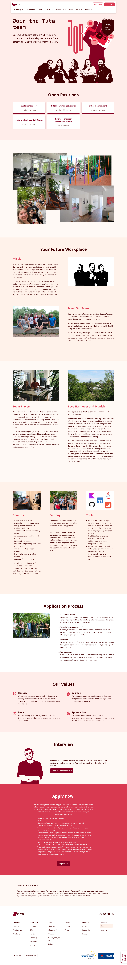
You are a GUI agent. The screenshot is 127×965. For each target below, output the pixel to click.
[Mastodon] (104, 914)
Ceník (40, 9)
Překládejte (104, 930)
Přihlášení (98, 4)
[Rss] (113, 914)
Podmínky (33, 938)
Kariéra (79, 9)
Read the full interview (62, 770)
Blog (71, 9)
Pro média (86, 930)
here (104, 551)
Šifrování (51, 934)
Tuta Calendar (17, 930)
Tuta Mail (16, 926)
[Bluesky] (108, 914)
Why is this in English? (124, 957)
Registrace (109, 4)
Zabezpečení (52, 930)
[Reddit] (100, 914)
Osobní (67, 926)
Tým (31, 930)
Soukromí (33, 942)
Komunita (33, 926)
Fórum (84, 926)
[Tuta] (17, 4)
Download (31, 9)
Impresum (33, 946)
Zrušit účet (17, 955)
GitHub (50, 944)
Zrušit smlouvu (31, 955)
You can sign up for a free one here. (64, 807)
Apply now (63, 863)
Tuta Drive (16, 934)
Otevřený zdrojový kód (54, 939)
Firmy (67, 930)
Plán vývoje (51, 926)
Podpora (88, 9)
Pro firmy (49, 9)
